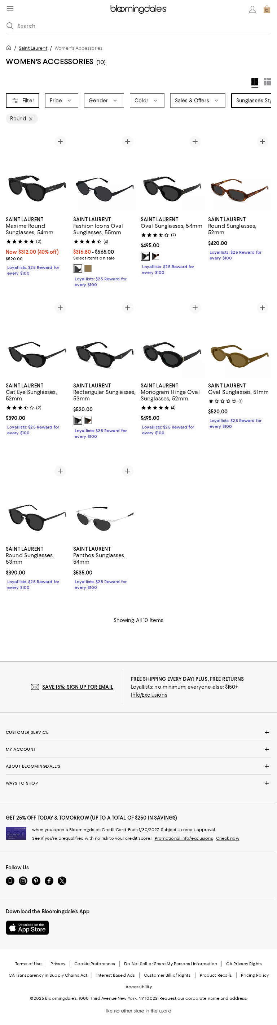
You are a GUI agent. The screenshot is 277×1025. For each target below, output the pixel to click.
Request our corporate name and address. (203, 998)
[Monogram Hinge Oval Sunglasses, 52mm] (172, 338)
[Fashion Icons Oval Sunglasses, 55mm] (104, 172)
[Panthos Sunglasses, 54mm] (104, 501)
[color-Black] (145, 256)
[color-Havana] (88, 420)
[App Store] (27, 927)
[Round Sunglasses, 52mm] (239, 172)
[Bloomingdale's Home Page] (138, 9)
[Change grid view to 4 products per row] (254, 83)
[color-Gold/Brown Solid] (88, 268)
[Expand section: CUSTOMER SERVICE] (138, 732)
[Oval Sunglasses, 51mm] (239, 338)
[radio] (78, 268)
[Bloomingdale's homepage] (10, 49)
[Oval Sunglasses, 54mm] (172, 172)
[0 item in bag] (267, 9)
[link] (37, 245)
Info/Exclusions (149, 695)
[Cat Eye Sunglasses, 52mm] (37, 338)
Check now (227, 838)
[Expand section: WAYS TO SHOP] (138, 783)
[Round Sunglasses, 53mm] (37, 501)
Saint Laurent (33, 48)
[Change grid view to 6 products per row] (267, 81)
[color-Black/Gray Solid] (78, 268)
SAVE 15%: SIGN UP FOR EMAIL (77, 687)
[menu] (10, 8)
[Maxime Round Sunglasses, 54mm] (37, 172)
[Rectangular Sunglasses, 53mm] (104, 338)
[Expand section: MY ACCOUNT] (138, 749)
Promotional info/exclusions (184, 838)
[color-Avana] (155, 256)
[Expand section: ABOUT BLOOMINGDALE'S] (138, 766)
